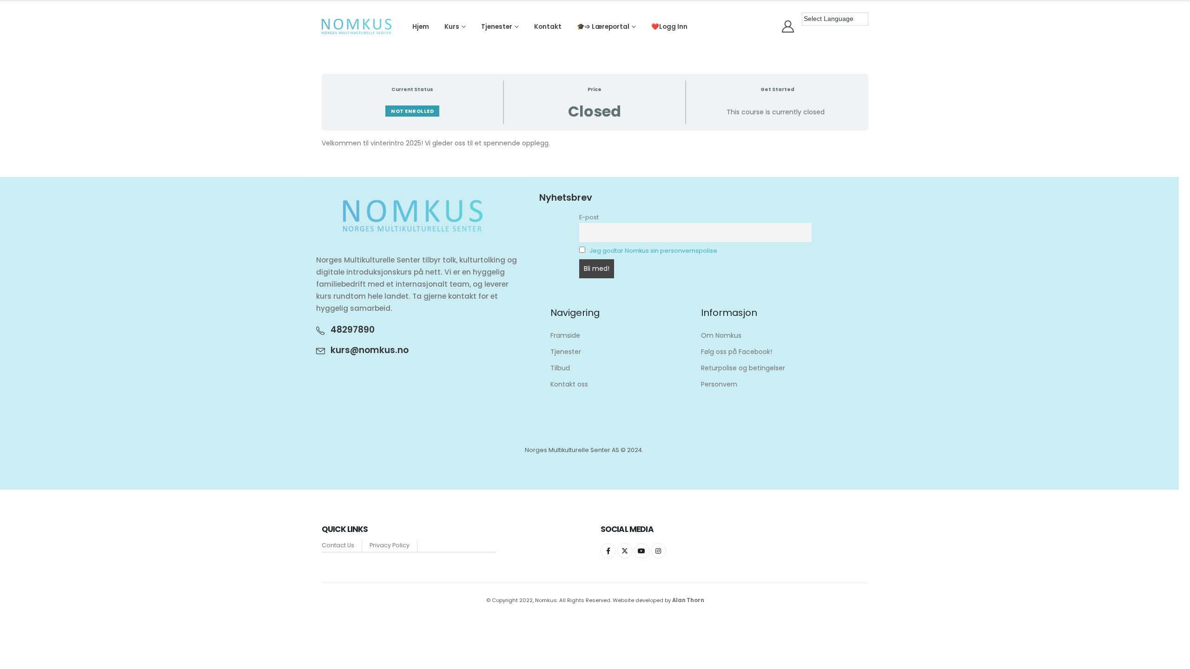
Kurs (451, 26)
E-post (589, 217)
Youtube (641, 550)
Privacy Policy (390, 545)
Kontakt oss (569, 384)
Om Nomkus (721, 335)
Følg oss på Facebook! (736, 351)
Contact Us (338, 545)
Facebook (608, 550)
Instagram (658, 550)
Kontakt (548, 26)
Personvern (719, 384)
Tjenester (496, 26)
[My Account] (788, 26)
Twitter (625, 550)
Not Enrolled (412, 111)
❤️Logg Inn (669, 26)
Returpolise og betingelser (743, 368)
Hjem (420, 26)
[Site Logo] (356, 26)
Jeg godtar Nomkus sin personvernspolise (653, 251)
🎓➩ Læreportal (603, 26)
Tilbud (560, 368)
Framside (565, 335)
